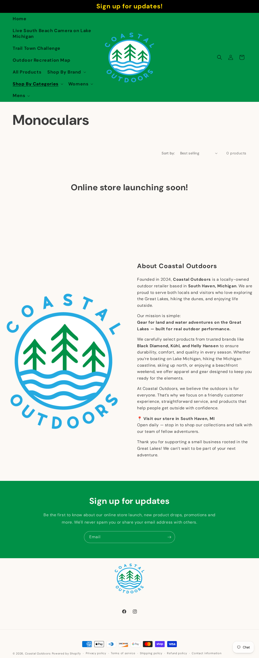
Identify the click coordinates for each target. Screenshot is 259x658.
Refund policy (177, 653)
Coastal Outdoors (38, 653)
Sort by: (168, 153)
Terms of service (123, 653)
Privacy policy (96, 653)
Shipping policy (151, 653)
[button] (66, 72)
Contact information (206, 653)
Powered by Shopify (66, 653)
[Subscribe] (169, 537)
